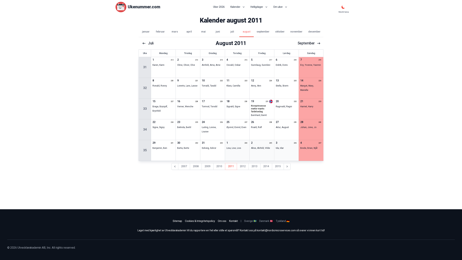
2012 (243, 166)
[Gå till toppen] (455, 253)
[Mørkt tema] (343, 7)
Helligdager (256, 7)
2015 (278, 166)
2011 (231, 166)
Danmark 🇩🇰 (266, 221)
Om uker (278, 7)
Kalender (235, 7)
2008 (196, 166)
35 (145, 150)
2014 (266, 166)
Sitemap (177, 221)
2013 (254, 166)
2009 (207, 166)
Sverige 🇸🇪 (250, 221)
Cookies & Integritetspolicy (200, 221)
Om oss (222, 221)
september (306, 43)
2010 (219, 166)
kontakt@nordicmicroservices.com (276, 230)
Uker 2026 (219, 7)
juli (150, 43)
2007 (184, 166)
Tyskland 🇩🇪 (282, 221)
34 (145, 129)
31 (145, 67)
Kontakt (233, 221)
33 (145, 108)
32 (145, 88)
